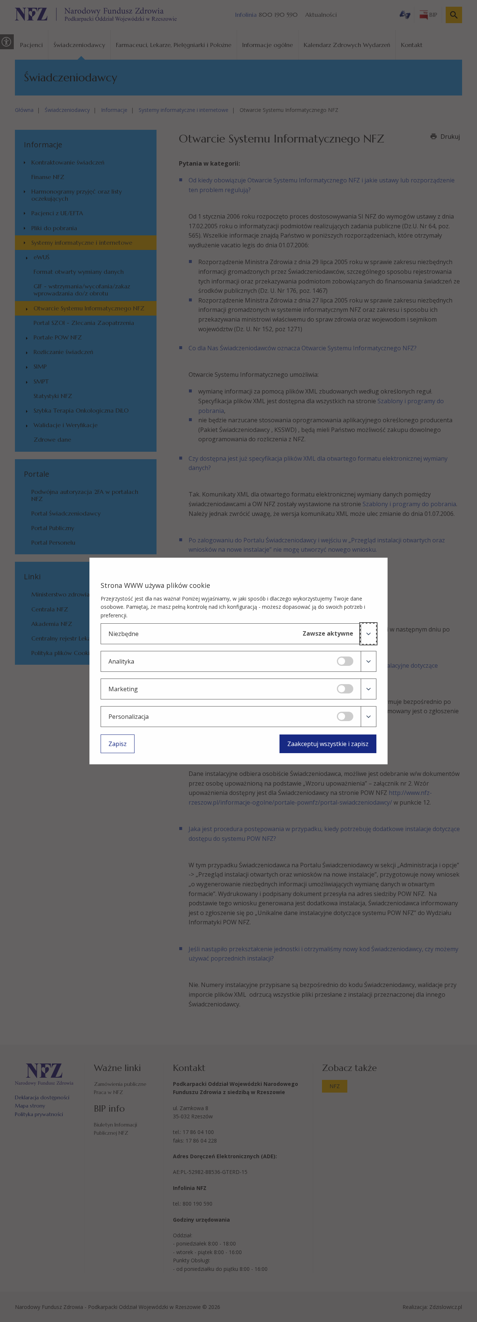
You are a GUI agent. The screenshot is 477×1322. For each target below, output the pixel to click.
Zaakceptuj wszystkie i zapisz (328, 744)
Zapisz (117, 744)
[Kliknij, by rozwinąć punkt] (368, 634)
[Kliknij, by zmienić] (345, 661)
